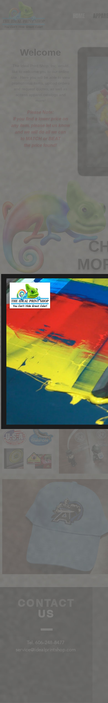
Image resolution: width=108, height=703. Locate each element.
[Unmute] (23, 417)
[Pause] (13, 417)
